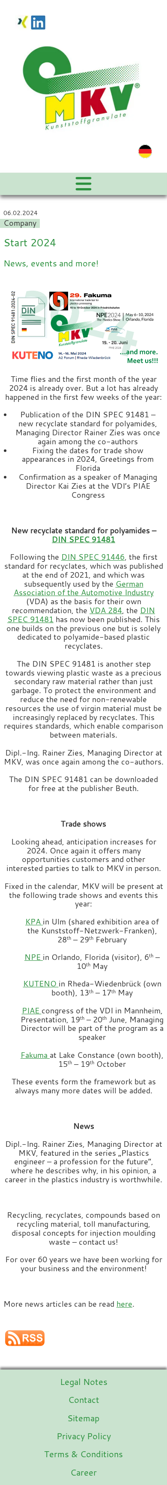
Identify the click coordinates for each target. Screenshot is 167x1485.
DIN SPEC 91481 (83, 539)
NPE (33, 957)
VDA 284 (105, 610)
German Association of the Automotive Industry (84, 588)
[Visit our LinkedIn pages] (38, 22)
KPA (34, 922)
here (124, 1304)
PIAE (32, 1011)
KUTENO (41, 984)
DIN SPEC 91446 (93, 557)
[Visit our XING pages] (22, 22)
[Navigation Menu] (83, 184)
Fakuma (35, 1055)
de (145, 151)
